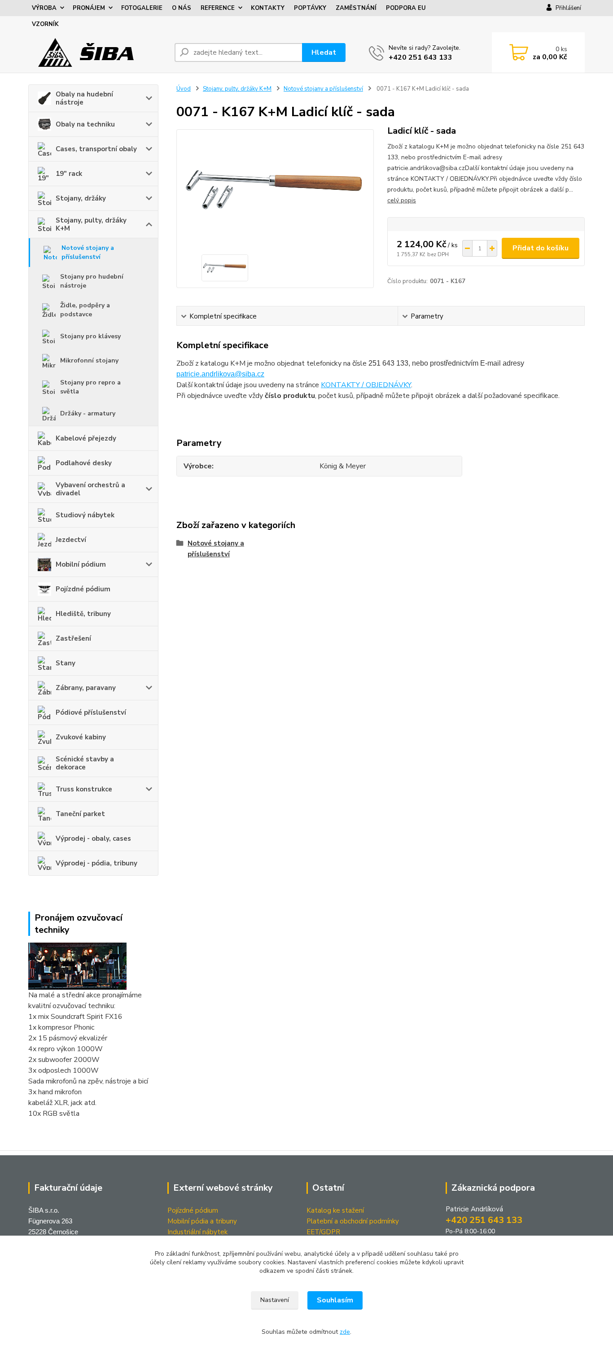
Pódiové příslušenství (91, 712)
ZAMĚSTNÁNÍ (356, 8)
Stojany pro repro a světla (90, 387)
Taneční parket (80, 813)
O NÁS (181, 8)
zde (345, 1332)
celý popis (401, 200)
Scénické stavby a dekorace (85, 763)
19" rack (69, 173)
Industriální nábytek (197, 1231)
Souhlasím (335, 1300)
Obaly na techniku (85, 124)
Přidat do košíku (540, 248)
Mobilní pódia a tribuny (202, 1221)
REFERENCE (218, 8)
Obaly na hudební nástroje (84, 98)
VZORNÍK (45, 24)
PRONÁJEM (89, 8)
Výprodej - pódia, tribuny (96, 863)
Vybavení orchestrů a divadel (90, 489)
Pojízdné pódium (83, 589)
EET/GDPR (323, 1231)
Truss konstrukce (84, 789)
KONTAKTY (268, 8)
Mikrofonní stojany (89, 360)
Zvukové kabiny (81, 737)
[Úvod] (97, 52)
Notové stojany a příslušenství (87, 252)
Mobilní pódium (81, 564)
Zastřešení (73, 638)
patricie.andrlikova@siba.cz (220, 374)
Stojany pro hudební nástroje (91, 281)
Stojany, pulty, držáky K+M (91, 224)
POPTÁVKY (310, 8)
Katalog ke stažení (335, 1210)
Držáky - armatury (87, 413)
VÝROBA (44, 8)
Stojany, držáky (81, 198)
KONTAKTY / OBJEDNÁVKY (366, 385)
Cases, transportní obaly (96, 148)
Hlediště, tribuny (83, 613)
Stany (65, 663)
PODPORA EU (406, 8)
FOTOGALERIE (141, 8)
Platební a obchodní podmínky (352, 1221)
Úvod (183, 89)
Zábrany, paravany (86, 687)
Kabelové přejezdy (86, 438)
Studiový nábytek (85, 515)
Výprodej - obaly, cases (93, 838)
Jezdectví (71, 539)
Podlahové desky (84, 463)
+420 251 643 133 (420, 57)
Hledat (323, 52)
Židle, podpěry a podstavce (85, 310)
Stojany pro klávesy (90, 336)
